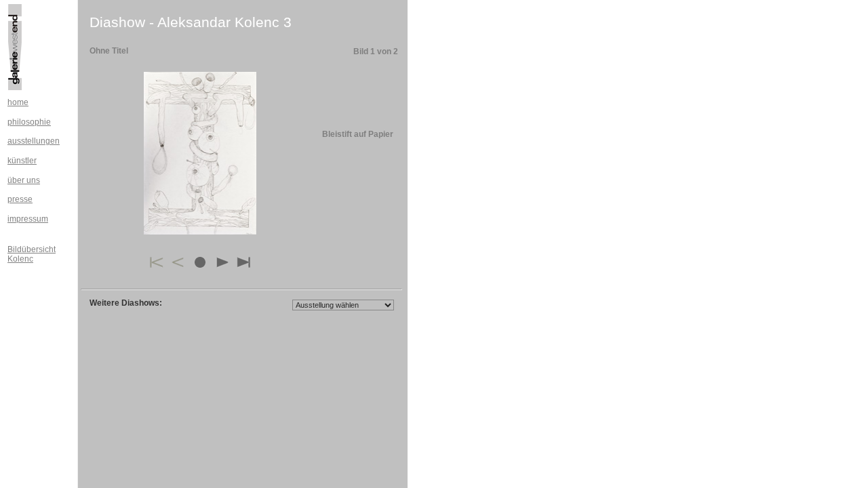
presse (20, 199)
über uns (23, 180)
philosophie (29, 122)
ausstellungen (33, 141)
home (17, 102)
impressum (27, 219)
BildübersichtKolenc (31, 254)
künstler (22, 160)
